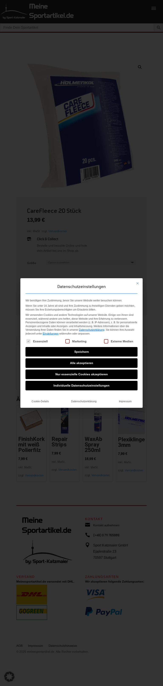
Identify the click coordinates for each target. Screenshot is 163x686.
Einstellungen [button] (51, 333)
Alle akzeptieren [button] (81, 363)
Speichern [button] (81, 351)
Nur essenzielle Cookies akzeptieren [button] (81, 374)
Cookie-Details (40, 401)
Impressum (125, 401)
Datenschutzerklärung (91, 329)
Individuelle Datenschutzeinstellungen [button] (81, 385)
